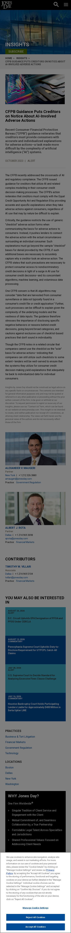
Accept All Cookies (35, 927)
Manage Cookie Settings (35, 908)
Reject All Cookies (35, 917)
